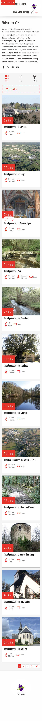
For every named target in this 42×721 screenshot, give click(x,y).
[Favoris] (28, 12)
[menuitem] (15, 4)
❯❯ (36, 666)
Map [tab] (21, 81)
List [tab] (6, 81)
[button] (32, 13)
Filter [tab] (35, 81)
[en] (36, 12)
